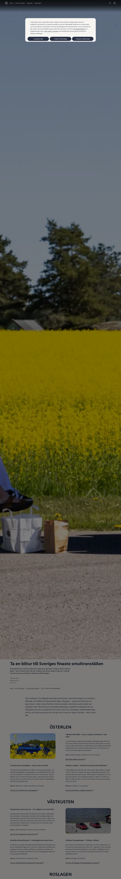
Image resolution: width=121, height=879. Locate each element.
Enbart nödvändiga (60, 39)
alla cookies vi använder (51, 31)
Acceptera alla (38, 39)
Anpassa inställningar (83, 39)
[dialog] (60, 439)
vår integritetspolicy (79, 29)
